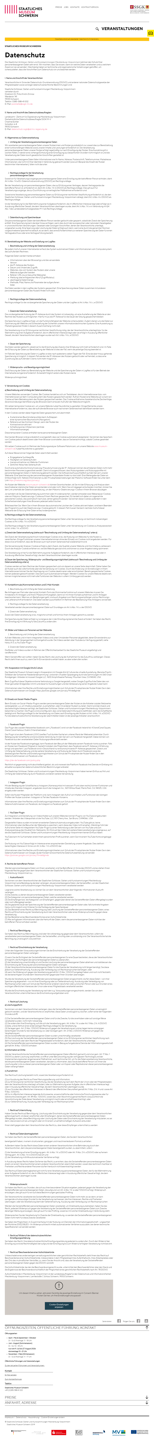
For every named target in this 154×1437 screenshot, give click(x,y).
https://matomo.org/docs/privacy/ (24, 480)
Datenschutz (21, 1417)
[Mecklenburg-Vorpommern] (119, 1433)
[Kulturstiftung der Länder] (38, 1433)
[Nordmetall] (99, 1433)
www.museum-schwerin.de (37, 485)
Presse (58, 7)
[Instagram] (142, 1321)
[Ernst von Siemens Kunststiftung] (79, 1433)
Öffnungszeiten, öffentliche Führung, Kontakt (50, 1328)
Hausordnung (33, 1417)
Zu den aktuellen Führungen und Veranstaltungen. (25, 1366)
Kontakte (74, 7)
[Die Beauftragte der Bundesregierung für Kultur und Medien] (18, 1433)
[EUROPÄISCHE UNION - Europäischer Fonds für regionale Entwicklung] (139, 1432)
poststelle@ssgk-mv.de (22, 104)
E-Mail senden (11, 1375)
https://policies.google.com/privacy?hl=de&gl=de (27, 855)
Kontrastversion (90, 7)
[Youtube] (146, 1321)
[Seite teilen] (119, 1321)
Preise (10, 1397)
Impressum (9, 1417)
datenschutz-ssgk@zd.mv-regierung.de (29, 129)
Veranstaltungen (122, 29)
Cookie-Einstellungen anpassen (59, 1306)
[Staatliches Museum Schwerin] (23, 11)
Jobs (66, 7)
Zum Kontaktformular (13, 1379)
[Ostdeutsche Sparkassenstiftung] (59, 1433)
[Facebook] (138, 1321)
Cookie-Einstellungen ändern (53, 1417)
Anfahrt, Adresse (21, 1403)
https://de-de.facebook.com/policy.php (22, 760)
